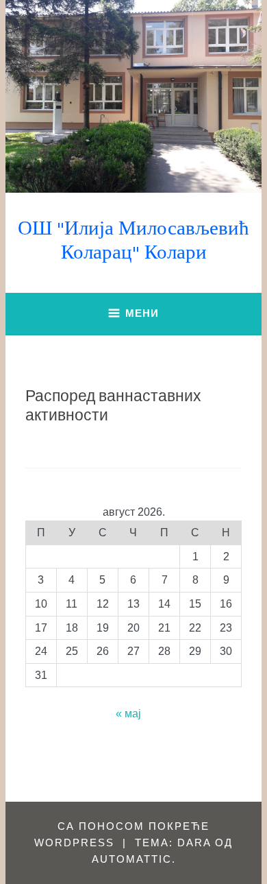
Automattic (132, 859)
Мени (142, 313)
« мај (128, 713)
